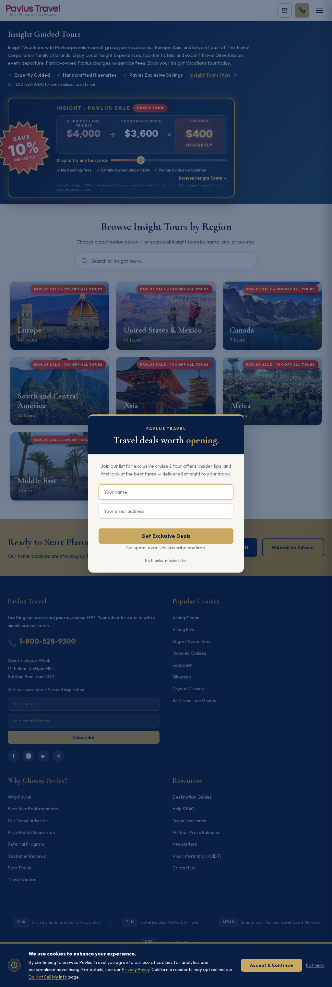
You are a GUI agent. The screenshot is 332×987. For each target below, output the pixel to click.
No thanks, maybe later (166, 560)
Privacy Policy (135, 969)
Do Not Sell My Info (48, 977)
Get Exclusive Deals (166, 536)
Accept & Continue (271, 965)
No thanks (315, 965)
